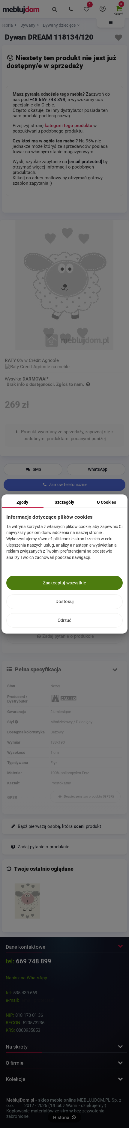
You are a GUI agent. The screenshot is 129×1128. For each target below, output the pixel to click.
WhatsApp (97, 469)
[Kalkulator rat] (37, 366)
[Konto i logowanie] (102, 9)
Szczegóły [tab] (64, 502)
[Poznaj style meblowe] (16, 722)
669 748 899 (33, 961)
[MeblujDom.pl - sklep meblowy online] (21, 9)
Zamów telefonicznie (67, 484)
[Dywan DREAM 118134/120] (27, 901)
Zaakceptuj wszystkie (64, 583)
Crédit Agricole (44, 360)
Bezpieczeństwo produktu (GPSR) (88, 796)
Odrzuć (64, 620)
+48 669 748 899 (47, 99)
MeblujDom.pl (20, 1100)
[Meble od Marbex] (86, 699)
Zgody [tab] (22, 502)
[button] (110, 23)
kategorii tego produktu (68, 125)
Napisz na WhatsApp (26, 977)
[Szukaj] (54, 9)
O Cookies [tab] (106, 502)
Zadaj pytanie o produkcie (68, 636)
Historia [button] (61, 1117)
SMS (36, 469)
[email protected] (37, 1000)
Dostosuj (65, 601)
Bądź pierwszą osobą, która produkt (58, 826)
